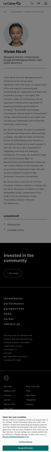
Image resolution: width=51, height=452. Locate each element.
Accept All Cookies (25, 448)
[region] (25, 431)
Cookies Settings (25, 442)
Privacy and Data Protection (14, 437)
